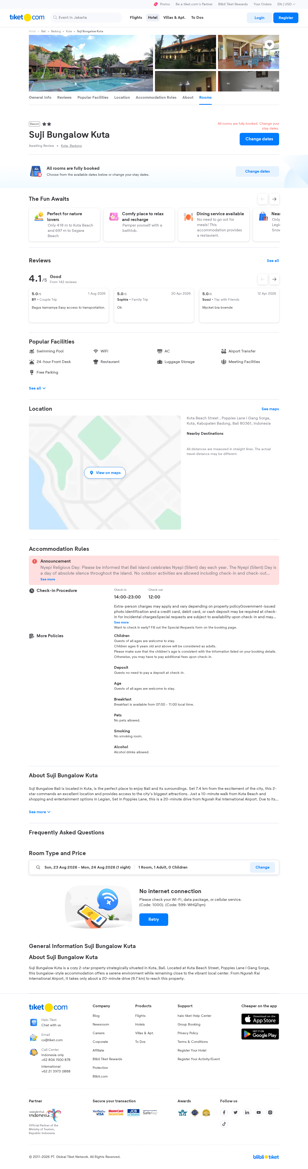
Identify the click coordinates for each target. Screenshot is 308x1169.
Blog (96, 1016)
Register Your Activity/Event (199, 1059)
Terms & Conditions (193, 1042)
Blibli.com (100, 1076)
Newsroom (101, 1024)
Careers (99, 1033)
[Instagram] (270, 1112)
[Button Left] (263, 279)
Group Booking (189, 1024)
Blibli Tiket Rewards (233, 4)
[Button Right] (274, 279)
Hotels (140, 1024)
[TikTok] (224, 1124)
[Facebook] (224, 1112)
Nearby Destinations (205, 433)
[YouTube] (259, 1112)
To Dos (140, 1042)
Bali (43, 31)
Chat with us (51, 1025)
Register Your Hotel (192, 1050)
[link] (259, 18)
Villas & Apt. (144, 1033)
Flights (140, 1016)
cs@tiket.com (52, 1040)
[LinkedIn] (247, 1112)
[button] (105, 473)
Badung (56, 31)
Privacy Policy (188, 1033)
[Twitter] (235, 1112)
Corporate (100, 1042)
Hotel (32, 31)
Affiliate (98, 1050)
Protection (100, 1068)
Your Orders (263, 4)
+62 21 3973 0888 (56, 1071)
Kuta (69, 31)
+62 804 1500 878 (56, 1060)
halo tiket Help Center (194, 1016)
